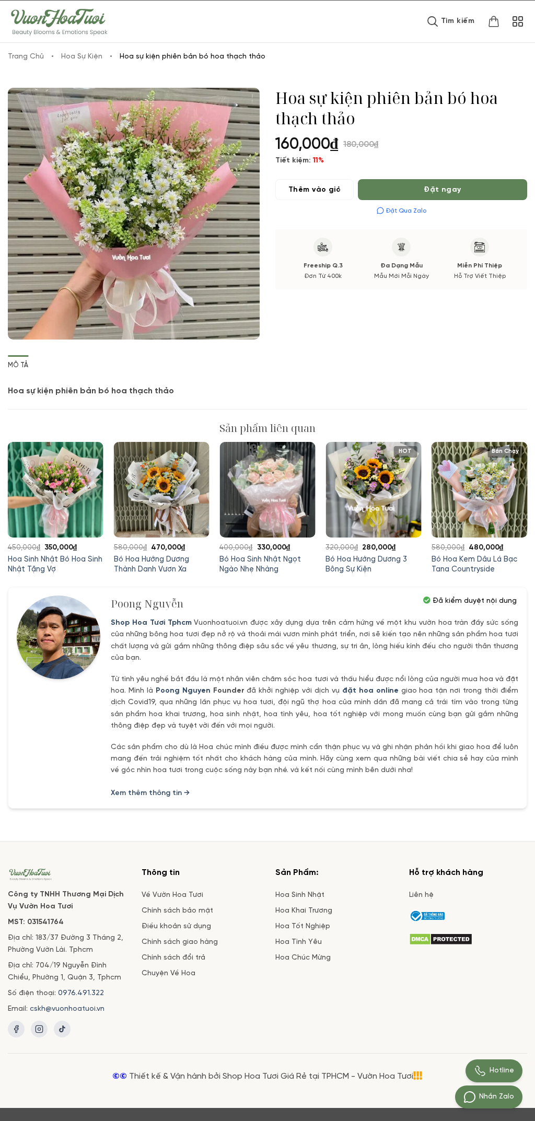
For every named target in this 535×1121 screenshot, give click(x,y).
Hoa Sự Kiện (81, 57)
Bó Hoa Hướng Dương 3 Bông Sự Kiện (366, 564)
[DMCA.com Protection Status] (440, 937)
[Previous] (26, 488)
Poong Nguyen (183, 691)
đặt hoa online (370, 691)
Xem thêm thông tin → (150, 793)
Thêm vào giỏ (314, 190)
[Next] (508, 488)
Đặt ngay (442, 190)
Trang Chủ (26, 57)
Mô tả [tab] (18, 365)
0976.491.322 (81, 993)
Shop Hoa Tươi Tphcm (151, 623)
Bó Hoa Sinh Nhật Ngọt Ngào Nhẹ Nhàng (260, 564)
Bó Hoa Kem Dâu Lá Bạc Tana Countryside (474, 564)
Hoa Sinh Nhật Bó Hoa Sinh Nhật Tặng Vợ (55, 564)
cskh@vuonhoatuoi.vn (67, 1009)
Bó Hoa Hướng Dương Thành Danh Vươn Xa (151, 564)
